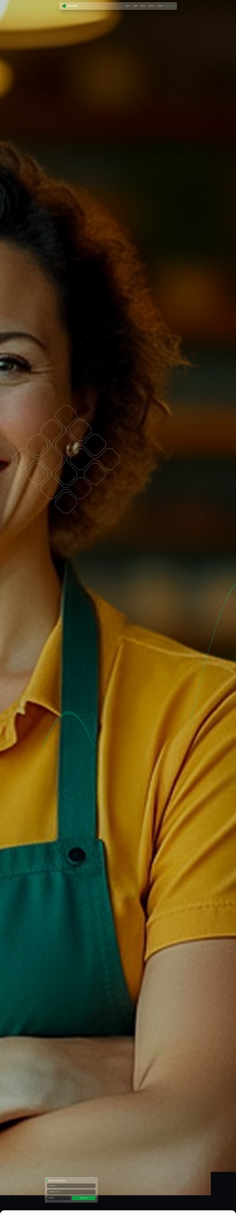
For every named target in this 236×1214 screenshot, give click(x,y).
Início (128, 6)
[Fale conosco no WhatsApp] (231, 1209)
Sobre (135, 6)
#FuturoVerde (170, 6)
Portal (143, 6)
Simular (82, 1198)
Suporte (160, 6)
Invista (151, 6)
